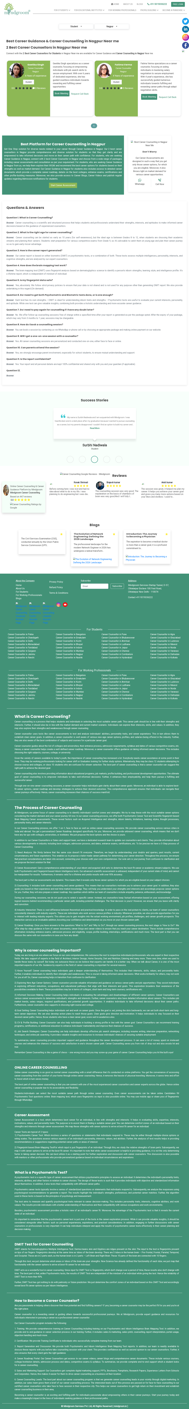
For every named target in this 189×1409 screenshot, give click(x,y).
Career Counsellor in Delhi (20, 641)
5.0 (12, 500)
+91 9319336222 (144, 597)
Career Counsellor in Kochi (68, 641)
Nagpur (109, 26)
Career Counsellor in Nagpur (69, 654)
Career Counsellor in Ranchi (21, 657)
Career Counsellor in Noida (163, 647)
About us (128, 4)
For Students (61, 10)
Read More (94, 428)
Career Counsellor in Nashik (69, 657)
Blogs (140, 4)
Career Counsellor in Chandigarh (23, 637)
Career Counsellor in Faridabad (22, 647)
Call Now (160, 184)
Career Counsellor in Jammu (21, 654)
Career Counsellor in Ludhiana (116, 644)
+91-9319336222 (158, 4)
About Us (20, 588)
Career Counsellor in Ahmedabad (23, 644)
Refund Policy (56, 587)
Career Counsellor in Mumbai (70, 651)
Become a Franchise (173, 10)
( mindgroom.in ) (120, 1406)
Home (116, 4)
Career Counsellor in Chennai (115, 651)
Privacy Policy (56, 582)
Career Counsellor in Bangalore (71, 634)
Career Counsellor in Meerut (163, 644)
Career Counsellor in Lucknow (164, 641)
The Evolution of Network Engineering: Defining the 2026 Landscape (88, 536)
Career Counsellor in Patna (20, 634)
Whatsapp (140, 184)
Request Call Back (80, 94)
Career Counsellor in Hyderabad (117, 657)
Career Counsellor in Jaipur (115, 647)
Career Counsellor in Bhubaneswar (118, 637)
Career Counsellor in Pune (114, 634)
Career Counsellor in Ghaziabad (165, 637)
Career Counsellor (36, 68)
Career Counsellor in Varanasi (164, 651)
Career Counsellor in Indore (69, 647)
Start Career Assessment (63, 185)
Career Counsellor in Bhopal (69, 644)
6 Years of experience (35, 75)
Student (74, 26)
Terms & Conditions (58, 593)
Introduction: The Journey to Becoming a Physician (141, 535)
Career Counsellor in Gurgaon (22, 651)
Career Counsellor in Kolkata (164, 657)
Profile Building (148, 10)
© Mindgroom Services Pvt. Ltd (76, 1406)
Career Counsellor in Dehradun (164, 654)
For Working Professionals (122, 10)
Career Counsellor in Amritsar (116, 641)
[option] (72, 488)
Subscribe (86, 580)
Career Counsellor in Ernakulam (71, 637)
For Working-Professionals (29, 595)
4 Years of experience (123, 75)
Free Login (178, 4)
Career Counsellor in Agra (162, 634)
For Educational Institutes (88, 10)
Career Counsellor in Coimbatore (117, 654)
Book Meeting (61, 93)
